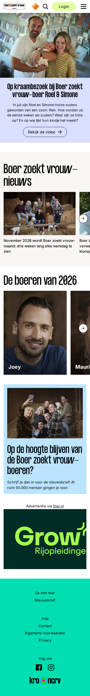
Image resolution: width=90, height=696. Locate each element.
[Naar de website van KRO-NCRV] (45, 680)
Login (64, 6)
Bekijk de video (41, 132)
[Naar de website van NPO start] (35, 6)
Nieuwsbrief (45, 600)
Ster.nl (58, 506)
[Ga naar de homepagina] (14, 6)
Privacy (45, 640)
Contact (45, 626)
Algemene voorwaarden (45, 633)
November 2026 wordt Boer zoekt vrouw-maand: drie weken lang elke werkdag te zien (39, 246)
